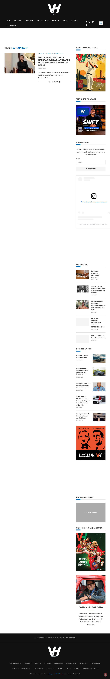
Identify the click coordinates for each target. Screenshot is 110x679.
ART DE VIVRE (39, 669)
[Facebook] (86, 22)
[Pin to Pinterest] (57, 82)
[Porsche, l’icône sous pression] (99, 358)
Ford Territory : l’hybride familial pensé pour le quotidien (82, 372)
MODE (69, 669)
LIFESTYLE (50, 669)
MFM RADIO (83, 663)
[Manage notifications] (105, 675)
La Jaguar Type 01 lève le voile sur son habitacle (83, 416)
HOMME (76, 669)
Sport (65, 21)
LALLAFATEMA (71, 663)
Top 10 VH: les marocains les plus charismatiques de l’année (98, 289)
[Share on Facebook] (52, 82)
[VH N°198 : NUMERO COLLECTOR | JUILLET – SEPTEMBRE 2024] (82, 322)
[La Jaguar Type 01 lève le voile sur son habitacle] (99, 417)
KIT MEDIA (47, 663)
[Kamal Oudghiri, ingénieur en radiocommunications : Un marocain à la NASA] (82, 304)
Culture (30, 21)
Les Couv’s (11, 26)
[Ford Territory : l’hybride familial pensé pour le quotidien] (99, 371)
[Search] (101, 23)
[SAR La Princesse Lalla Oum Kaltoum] (82, 339)
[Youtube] (86, 24)
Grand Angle (43, 21)
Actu (9, 21)
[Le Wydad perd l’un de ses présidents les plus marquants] (99, 386)
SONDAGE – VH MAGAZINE (21, 669)
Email (78, 158)
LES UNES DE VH (15, 663)
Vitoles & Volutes (91, 512)
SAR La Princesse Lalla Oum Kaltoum (98, 337)
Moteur (55, 21)
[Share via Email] (59, 82)
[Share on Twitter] (54, 82)
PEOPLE (60, 669)
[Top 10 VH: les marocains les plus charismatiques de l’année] (82, 289)
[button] (78, 512)
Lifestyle (18, 21)
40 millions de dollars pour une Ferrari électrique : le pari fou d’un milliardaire (83, 401)
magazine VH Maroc (56, 673)
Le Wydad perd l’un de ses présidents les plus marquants (83, 386)
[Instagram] (93, 22)
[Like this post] (49, 82)
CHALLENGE (58, 663)
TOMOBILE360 (95, 663)
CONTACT (28, 663)
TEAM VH (37, 663)
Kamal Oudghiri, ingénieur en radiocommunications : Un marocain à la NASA (98, 305)
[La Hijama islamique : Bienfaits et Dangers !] (82, 274)
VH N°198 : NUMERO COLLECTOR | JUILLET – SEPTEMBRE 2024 (97, 323)
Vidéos (74, 21)
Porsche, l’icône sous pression (82, 356)
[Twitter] (89, 22)
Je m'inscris (91, 169)
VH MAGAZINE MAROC (90, 669)
